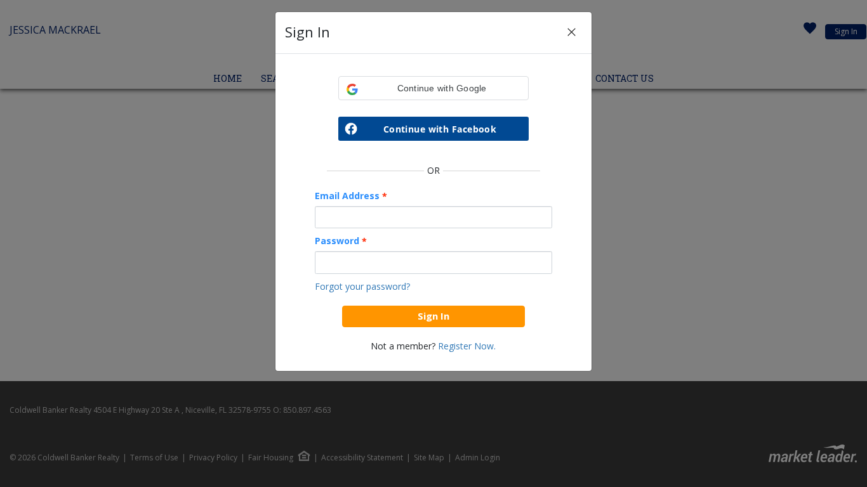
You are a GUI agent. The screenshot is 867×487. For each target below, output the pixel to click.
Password (341, 241)
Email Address (351, 196)
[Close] (571, 32)
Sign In (433, 315)
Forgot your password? (362, 286)
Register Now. (467, 346)
